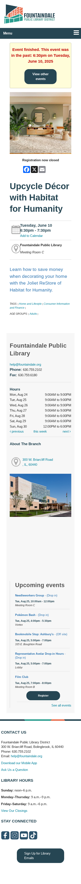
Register (43, 695)
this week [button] (40, 431)
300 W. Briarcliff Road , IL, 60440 (37, 462)
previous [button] (17, 431)
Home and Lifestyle (30, 303)
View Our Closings (14, 810)
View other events (40, 76)
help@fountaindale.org (25, 364)
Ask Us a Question (14, 770)
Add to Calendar (31, 236)
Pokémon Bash (32, 615)
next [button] (66, 431)
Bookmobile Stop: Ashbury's (41, 634)
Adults (33, 313)
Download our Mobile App (19, 763)
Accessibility (49, 871)
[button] (76, 32)
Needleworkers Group (36, 595)
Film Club (21, 677)
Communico (66, 871)
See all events (61, 705)
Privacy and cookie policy (23, 871)
